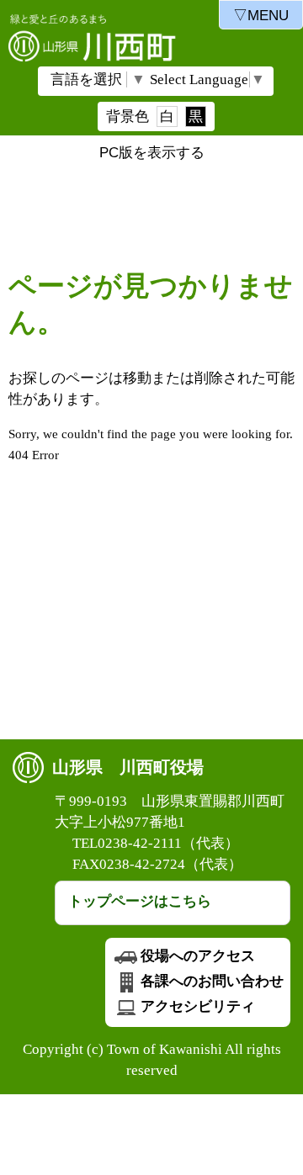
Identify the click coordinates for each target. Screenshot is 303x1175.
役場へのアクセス (198, 956)
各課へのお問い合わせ (212, 981)
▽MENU (261, 16)
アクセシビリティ (198, 1006)
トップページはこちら (139, 901)
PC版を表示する (152, 153)
